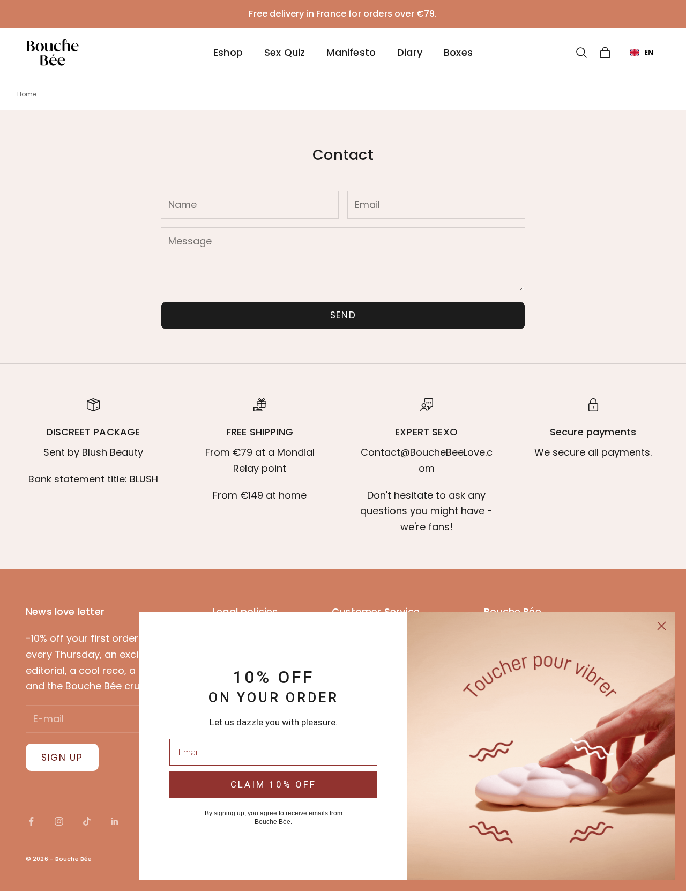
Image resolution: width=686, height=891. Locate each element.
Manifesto (351, 52)
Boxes (458, 52)
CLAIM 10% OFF (273, 784)
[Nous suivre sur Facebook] (31, 821)
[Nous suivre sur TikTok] (86, 821)
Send (343, 315)
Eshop (228, 52)
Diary (409, 52)
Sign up (62, 757)
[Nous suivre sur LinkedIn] (114, 821)
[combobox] (641, 52)
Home (26, 94)
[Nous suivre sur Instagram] (59, 821)
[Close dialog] (661, 626)
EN (648, 51)
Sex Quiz (284, 52)
